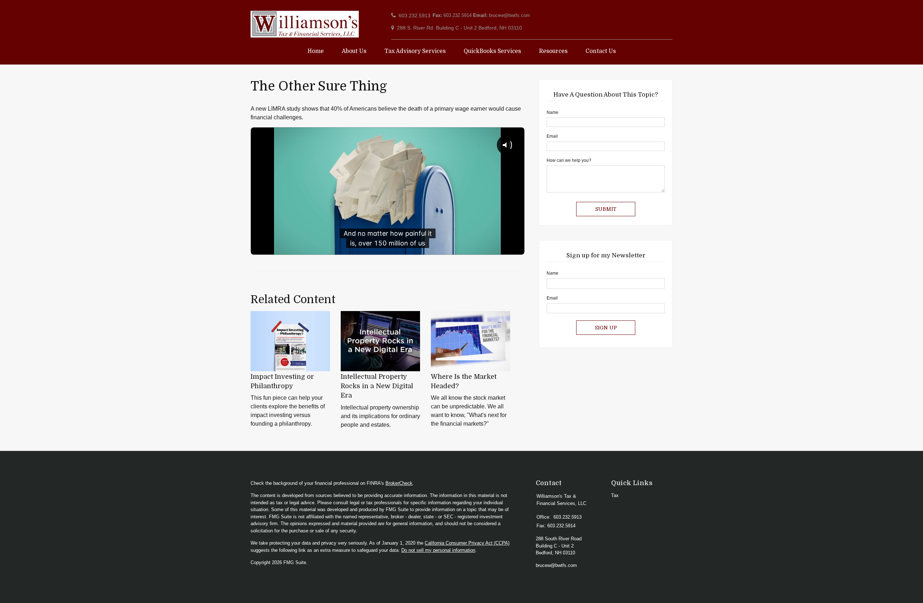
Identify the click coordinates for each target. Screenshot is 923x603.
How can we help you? (569, 160)
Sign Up (606, 328)
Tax (615, 495)
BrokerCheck (398, 483)
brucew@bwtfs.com (509, 15)
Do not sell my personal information (438, 550)
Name (552, 112)
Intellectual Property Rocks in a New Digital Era (377, 386)
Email (552, 136)
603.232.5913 (414, 15)
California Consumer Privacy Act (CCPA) (467, 543)
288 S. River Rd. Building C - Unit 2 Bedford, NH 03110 (459, 28)
